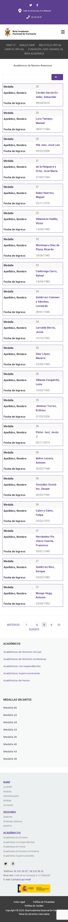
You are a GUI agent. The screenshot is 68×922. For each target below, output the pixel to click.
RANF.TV (11, 45)
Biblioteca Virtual (50, 45)
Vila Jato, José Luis (48, 145)
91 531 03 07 (20, 871)
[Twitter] (31, 5)
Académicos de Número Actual (22, 652)
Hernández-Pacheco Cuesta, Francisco (45, 541)
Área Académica (34, 53)
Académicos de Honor (16, 680)
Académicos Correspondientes (22, 666)
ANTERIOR (13, 624)
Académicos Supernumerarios (21, 673)
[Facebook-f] (37, 5)
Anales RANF (27, 45)
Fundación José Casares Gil (46, 49)
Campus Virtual (14, 49)
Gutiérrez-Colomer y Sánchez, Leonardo (48, 301)
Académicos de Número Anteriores (24, 659)
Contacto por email (21, 879)
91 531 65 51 (37, 871)
